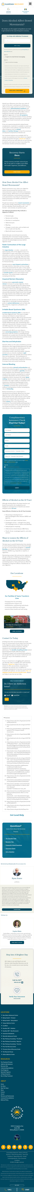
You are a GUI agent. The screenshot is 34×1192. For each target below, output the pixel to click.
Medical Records (18, 1156)
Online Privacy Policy (17, 1154)
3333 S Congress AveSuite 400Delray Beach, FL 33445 (17, 1128)
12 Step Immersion (5, 1074)
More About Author (17, 942)
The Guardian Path (11, 838)
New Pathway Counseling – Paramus (12, 1044)
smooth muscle (8, 272)
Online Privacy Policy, (17, 1168)
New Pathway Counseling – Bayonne (12, 1041)
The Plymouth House (8, 1052)
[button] (30, 4)
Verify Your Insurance (17, 996)
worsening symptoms (11, 332)
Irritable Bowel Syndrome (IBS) (11, 312)
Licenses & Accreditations (7, 1098)
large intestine (9, 250)
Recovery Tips (10, 842)
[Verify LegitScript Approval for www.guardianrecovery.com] (17, 1140)
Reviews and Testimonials (7, 1096)
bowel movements (23, 203)
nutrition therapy (13, 131)
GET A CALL (17, 45)
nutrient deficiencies (13, 303)
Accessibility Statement (12, 1152)
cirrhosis (6, 385)
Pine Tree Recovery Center (9, 1046)
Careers (3, 1092)
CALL (10, 1190)
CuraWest (5, 1025)
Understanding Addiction (7, 1068)
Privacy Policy (25, 49)
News (2, 1090)
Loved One (16, 695)
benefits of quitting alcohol (19, 650)
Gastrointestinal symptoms (18, 108)
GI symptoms (24, 115)
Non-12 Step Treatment (7, 1076)
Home (2, 1084)
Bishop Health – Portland (9, 1018)
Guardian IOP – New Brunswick (11, 1031)
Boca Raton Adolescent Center (10, 1015)
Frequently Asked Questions (14, 845)
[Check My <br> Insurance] (8, 9)
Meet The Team (4, 1088)
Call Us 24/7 (17, 980)
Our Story (3, 1086)
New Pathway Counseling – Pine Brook (12, 1038)
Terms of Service (7, 51)
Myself (8, 695)
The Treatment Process (25, 12)
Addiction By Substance (7, 1064)
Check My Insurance (8, 12)
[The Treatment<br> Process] (25, 9)
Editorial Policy (4, 1100)
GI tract (14, 508)
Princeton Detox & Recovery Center (11, 1049)
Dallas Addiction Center (9, 1054)
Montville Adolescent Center (10, 1036)
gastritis (22, 371)
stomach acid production (20, 367)
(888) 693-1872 (17, 982)
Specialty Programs (6, 1072)
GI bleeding (9, 389)
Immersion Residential (8, 1033)
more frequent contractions (20, 264)
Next (6, 699)
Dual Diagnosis (4, 1070)
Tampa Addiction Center (9, 1023)
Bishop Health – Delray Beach (10, 1020)
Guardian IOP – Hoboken (9, 1028)
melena (8, 401)
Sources (7, 717)
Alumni (2, 1094)
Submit (17, 487)
